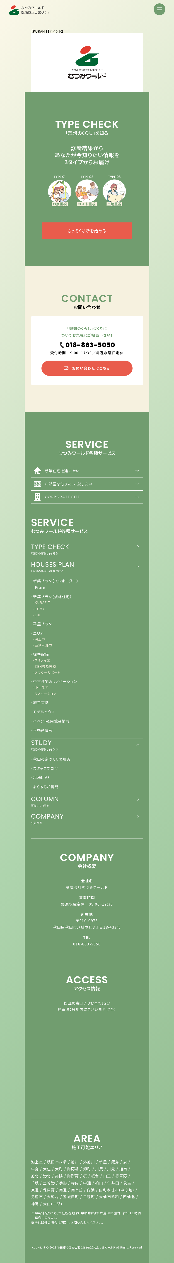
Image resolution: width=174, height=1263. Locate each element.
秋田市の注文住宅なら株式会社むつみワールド (86, 1247)
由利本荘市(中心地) (116, 1190)
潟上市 (37, 1161)
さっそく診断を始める (87, 231)
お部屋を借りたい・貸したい (92, 483)
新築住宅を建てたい (92, 470)
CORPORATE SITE (92, 497)
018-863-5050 (87, 944)
